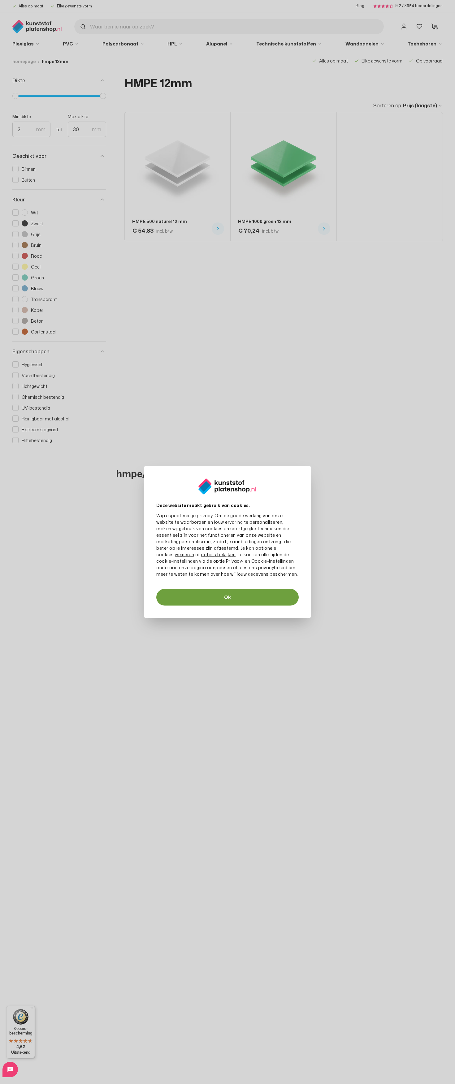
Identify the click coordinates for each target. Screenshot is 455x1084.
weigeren (184, 554)
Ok (227, 597)
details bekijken (218, 554)
